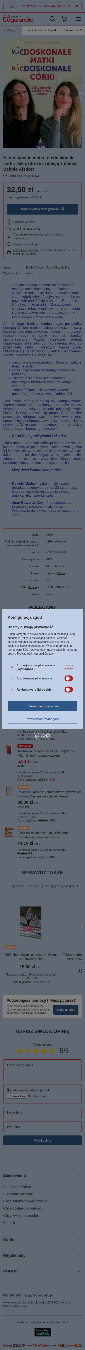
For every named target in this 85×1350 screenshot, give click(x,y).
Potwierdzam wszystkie (42, 706)
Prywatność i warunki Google (35, 653)
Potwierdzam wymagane (43, 719)
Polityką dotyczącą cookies (38, 637)
